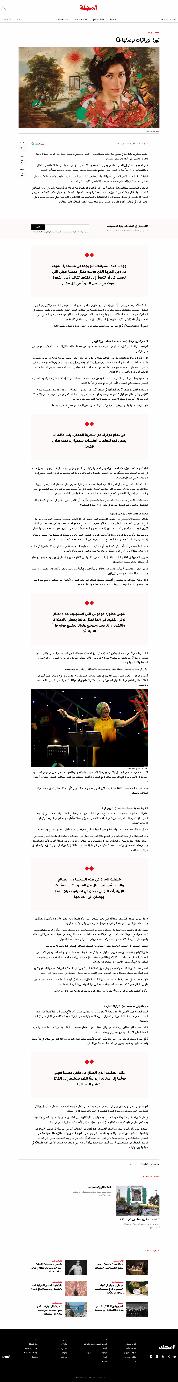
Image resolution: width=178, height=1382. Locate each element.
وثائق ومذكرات (130, 1357)
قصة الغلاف (131, 1164)
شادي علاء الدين (142, 143)
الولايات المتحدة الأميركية (97, 1353)
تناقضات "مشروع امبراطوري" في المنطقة (139, 1219)
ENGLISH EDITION (168, 19)
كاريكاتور (63, 1344)
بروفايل (133, 1361)
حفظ (22, 157)
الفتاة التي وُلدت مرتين (99, 1187)
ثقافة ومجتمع (98, 19)
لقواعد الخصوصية (55, 232)
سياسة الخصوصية (31, 1353)
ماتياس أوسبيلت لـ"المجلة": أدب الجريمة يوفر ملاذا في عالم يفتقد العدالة (46, 1268)
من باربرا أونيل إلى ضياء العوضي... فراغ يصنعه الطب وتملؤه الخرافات (109, 1289)
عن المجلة (35, 1340)
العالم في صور (61, 1349)
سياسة (113, 19)
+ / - (22, 142)
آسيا (105, 1357)
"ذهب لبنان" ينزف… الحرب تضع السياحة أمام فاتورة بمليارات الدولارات (48, 1310)
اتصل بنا (35, 1357)
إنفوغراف (63, 1353)
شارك (22, 170)
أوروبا (105, 1349)
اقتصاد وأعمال (81, 19)
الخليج (104, 1340)
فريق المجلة (34, 1344)
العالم (104, 1361)
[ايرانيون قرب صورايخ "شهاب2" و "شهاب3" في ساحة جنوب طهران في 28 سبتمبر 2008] (137, 1201)
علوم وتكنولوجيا (62, 19)
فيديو (65, 1340)
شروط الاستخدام (32, 1349)
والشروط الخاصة (44, 232)
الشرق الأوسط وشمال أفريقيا (95, 1344)
